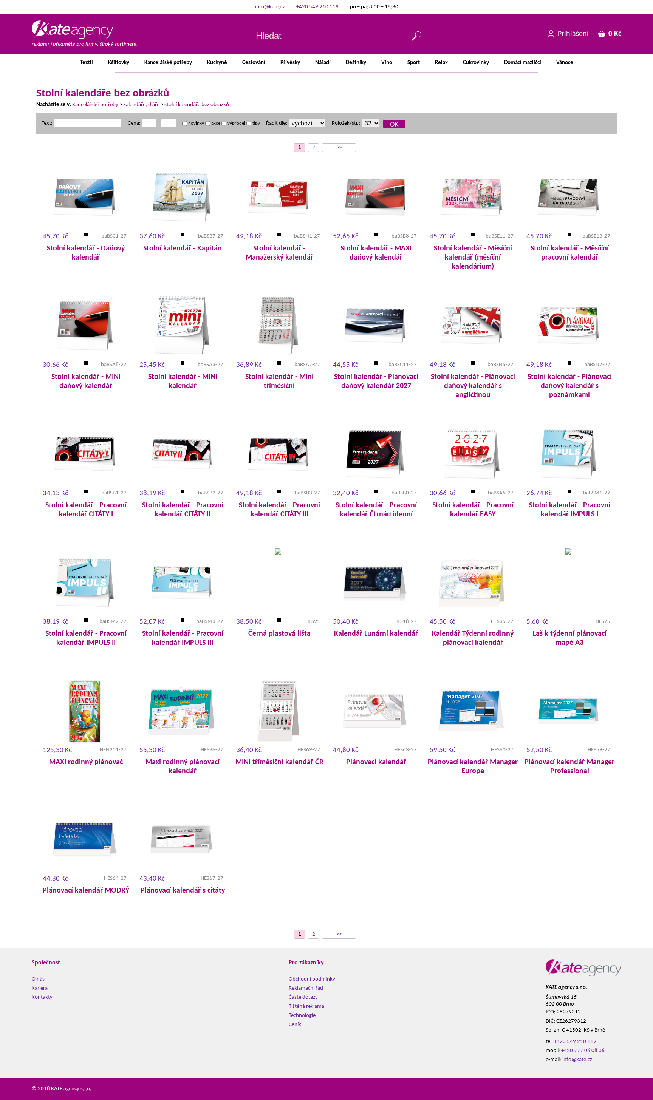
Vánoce (564, 63)
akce (215, 123)
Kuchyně (217, 63)
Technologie (302, 1015)
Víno (386, 63)
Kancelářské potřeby (95, 105)
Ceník (295, 1024)
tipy (255, 123)
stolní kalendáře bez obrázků (196, 105)
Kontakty (42, 997)
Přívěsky (290, 63)
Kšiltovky (118, 63)
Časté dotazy (303, 997)
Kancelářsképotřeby (168, 63)
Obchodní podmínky (312, 979)
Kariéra (40, 988)
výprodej (235, 123)
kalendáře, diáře (141, 105)
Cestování (253, 63)
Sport (413, 63)
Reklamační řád (306, 988)
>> (339, 148)
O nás (38, 979)
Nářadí (323, 63)
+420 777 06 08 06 (583, 1051)
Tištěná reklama (306, 1006)
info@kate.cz (270, 7)
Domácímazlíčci (522, 63)
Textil (86, 63)
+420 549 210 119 (317, 7)
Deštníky (356, 63)
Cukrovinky (476, 63)
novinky (195, 123)
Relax (441, 63)
